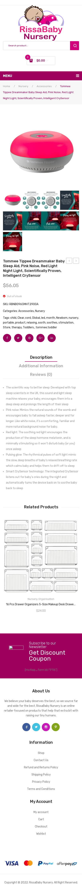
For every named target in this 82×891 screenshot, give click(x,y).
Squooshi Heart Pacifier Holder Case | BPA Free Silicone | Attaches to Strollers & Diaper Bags (69, 261)
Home (6, 86)
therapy (17, 327)
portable (8, 322)
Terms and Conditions (41, 789)
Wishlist (41, 833)
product (20, 322)
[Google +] (40, 338)
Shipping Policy (41, 774)
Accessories (44, 86)
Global (36, 318)
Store (6, 327)
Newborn (61, 318)
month (50, 318)
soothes (52, 322)
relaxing (32, 322)
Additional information (41, 365)
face (26, 727)
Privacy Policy (41, 781)
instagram (46, 727)
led (43, 318)
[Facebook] (7, 338)
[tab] (41, 357)
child (13, 318)
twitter (36, 727)
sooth (42, 322)
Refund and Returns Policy (41, 767)
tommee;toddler (46, 327)
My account (41, 812)
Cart (41, 819)
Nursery (23, 86)
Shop (41, 753)
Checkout (41, 826)
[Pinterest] (29, 338)
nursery (73, 318)
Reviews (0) (41, 374)
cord (28, 318)
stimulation (66, 322)
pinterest (56, 727)
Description (41, 357)
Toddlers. (28, 327)
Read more (41, 598)
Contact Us (41, 760)
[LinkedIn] (52, 338)
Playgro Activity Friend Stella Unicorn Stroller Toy (76, 261)
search (74, 45)
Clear (21, 318)
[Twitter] (18, 338)
